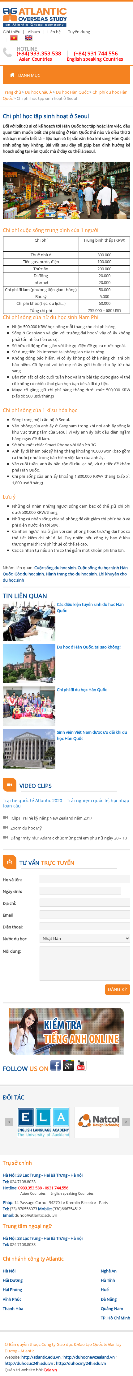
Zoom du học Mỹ (26, 828)
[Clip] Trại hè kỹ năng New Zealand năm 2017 (51, 818)
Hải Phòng (12, 1289)
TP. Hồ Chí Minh (115, 1318)
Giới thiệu (11, 32)
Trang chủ (12, 92)
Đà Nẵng (109, 1299)
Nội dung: (12, 951)
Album (34, 32)
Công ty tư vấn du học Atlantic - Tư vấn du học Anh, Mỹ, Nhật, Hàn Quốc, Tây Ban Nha (35, 15)
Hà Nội (9, 1271)
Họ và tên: (12, 879)
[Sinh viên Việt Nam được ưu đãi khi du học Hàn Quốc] (29, 749)
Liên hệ (54, 32)
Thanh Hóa (13, 1308)
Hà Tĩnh (108, 1280)
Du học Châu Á (38, 92)
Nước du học (15, 938)
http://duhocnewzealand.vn (89, 1357)
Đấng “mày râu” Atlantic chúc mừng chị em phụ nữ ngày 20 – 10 (69, 838)
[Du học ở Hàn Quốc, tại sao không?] (29, 663)
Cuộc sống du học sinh (55, 567)
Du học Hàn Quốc (72, 92)
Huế (105, 1289)
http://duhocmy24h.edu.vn (81, 1363)
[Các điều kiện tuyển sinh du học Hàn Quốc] (29, 621)
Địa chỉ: (9, 903)
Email (8, 915)
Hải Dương (13, 1280)
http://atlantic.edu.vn (41, 1357)
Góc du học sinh (29, 574)
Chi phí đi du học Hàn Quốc (82, 689)
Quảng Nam (112, 1308)
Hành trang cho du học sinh (71, 574)
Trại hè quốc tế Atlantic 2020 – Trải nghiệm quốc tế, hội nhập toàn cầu (66, 803)
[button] (67, 75)
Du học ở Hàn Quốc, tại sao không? (89, 647)
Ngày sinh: (12, 891)
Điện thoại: (13, 926)
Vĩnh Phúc (12, 1299)
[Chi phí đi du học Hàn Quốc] (29, 706)
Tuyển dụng (79, 32)
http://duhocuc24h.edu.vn (29, 1363)
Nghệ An (109, 1271)
